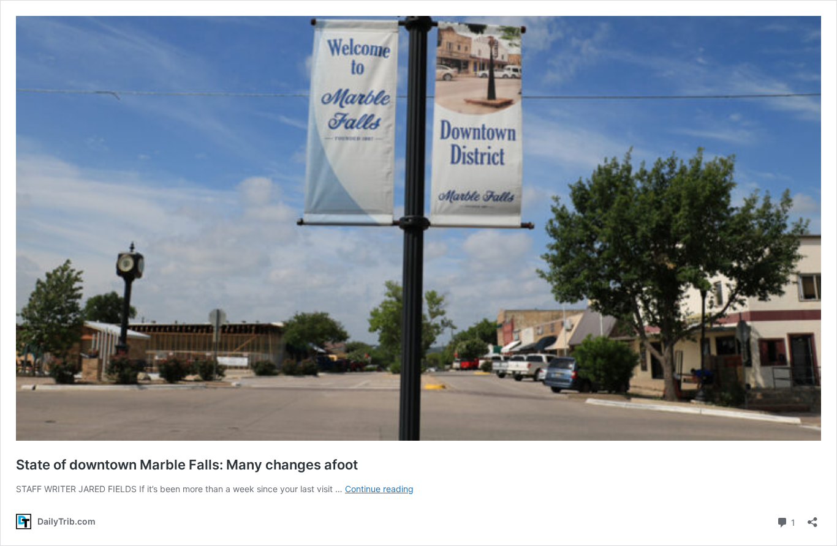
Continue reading (379, 489)
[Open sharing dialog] (812, 518)
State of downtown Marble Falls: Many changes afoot (187, 465)
